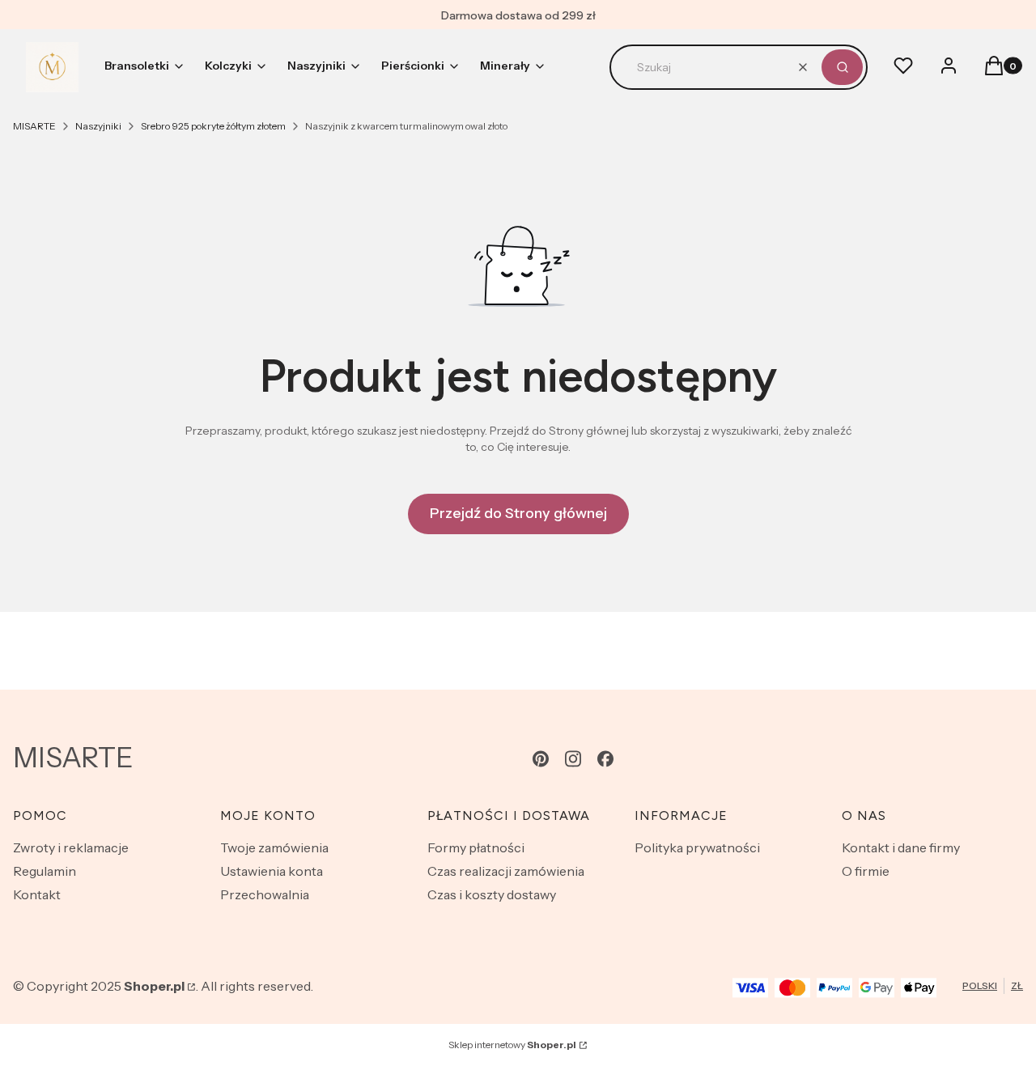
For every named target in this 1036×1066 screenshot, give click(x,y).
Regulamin (44, 871)
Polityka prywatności (697, 847)
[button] (842, 67)
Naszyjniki (98, 126)
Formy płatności (475, 847)
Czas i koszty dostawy (491, 894)
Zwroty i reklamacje (71, 847)
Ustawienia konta (271, 871)
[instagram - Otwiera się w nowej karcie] (573, 759)
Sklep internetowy (512, 1044)
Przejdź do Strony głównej (518, 513)
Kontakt (37, 894)
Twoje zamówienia (274, 847)
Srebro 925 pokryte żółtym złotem (213, 126)
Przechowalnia (264, 894)
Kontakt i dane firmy (901, 847)
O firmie (866, 871)
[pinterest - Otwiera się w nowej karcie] (540, 759)
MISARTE (34, 126)
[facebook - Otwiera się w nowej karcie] (605, 759)
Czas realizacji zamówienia (505, 871)
